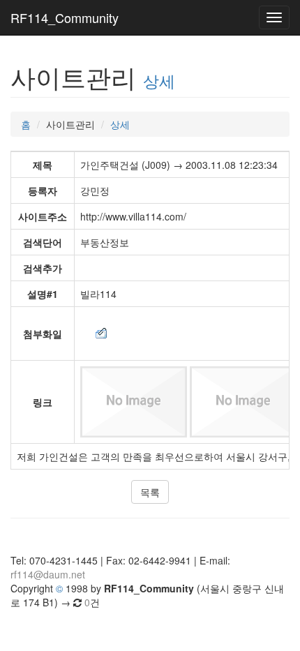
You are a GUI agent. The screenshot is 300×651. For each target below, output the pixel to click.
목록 (150, 492)
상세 (159, 80)
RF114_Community (64, 17)
